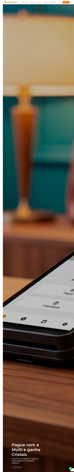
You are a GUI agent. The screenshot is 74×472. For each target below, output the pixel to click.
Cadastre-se (66, 2)
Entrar (59, 2)
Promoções (45, 2)
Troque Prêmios (33, 2)
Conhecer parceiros (14, 467)
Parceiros (39, 2)
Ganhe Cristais (25, 2)
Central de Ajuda (52, 2)
